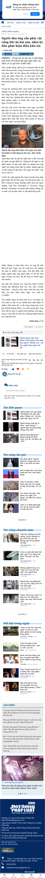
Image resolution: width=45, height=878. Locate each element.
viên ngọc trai (21, 354)
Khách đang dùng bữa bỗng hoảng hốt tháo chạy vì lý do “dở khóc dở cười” (31, 438)
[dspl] (3, 23)
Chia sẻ (40, 877)
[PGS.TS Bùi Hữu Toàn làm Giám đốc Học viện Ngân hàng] (11, 474)
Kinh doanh (33, 22)
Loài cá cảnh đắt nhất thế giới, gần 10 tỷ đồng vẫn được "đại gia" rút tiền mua (31, 555)
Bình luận (31, 877)
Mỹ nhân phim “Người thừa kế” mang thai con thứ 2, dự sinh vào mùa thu (30, 462)
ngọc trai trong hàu (35, 354)
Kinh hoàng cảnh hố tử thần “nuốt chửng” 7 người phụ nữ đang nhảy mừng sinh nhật (30, 426)
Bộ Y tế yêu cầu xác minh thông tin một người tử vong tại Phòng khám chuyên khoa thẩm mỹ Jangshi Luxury (22, 738)
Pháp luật (21, 22)
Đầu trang (29, 872)
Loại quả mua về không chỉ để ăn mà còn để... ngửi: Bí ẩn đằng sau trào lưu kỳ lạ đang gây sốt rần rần (22, 712)
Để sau (26, 14)
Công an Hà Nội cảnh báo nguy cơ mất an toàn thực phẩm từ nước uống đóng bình (30, 630)
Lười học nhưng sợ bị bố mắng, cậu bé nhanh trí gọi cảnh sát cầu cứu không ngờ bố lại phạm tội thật (30, 538)
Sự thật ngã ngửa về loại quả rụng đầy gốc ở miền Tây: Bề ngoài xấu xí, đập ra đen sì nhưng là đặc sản (21, 729)
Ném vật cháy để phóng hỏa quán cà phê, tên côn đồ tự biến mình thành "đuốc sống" (22, 786)
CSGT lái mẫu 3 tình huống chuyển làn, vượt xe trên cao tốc (30, 645)
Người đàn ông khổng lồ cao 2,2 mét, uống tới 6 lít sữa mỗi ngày (31, 583)
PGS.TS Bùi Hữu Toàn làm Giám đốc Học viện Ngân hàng (31, 472)
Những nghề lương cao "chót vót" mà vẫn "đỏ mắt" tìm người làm (30, 570)
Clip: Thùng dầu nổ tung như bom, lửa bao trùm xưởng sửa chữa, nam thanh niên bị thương (21, 748)
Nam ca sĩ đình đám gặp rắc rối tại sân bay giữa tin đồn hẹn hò (30, 507)
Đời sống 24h (17, 332)
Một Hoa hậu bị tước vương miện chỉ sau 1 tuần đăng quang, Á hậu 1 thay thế (30, 686)
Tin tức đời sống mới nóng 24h (13, 782)
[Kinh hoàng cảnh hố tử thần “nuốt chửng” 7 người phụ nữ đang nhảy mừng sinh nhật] (11, 426)
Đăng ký (35, 14)
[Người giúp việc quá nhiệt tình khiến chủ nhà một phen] (10, 342)
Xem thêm (22, 520)
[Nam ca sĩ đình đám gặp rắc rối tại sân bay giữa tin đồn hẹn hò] (11, 508)
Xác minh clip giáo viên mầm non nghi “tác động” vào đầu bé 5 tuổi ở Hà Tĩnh (30, 496)
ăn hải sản (10, 354)
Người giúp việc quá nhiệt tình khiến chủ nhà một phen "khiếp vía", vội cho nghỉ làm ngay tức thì (31, 343)
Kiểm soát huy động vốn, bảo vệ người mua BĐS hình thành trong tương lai (30, 658)
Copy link (13, 877)
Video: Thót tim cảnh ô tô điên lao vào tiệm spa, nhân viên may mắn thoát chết (31, 598)
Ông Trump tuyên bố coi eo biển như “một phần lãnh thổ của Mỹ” (30, 671)
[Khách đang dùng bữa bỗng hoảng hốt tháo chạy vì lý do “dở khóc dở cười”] (11, 438)
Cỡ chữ (22, 877)
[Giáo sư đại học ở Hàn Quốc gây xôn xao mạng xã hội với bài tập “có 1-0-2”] (11, 485)
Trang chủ (4, 877)
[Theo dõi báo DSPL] (22, 54)
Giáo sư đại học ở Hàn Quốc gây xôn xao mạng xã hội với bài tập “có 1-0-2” (31, 485)
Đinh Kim (8, 50)
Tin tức (10, 22)
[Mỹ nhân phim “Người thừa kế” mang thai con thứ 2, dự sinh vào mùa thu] (11, 462)
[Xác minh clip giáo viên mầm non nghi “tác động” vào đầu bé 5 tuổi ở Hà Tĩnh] (11, 496)
